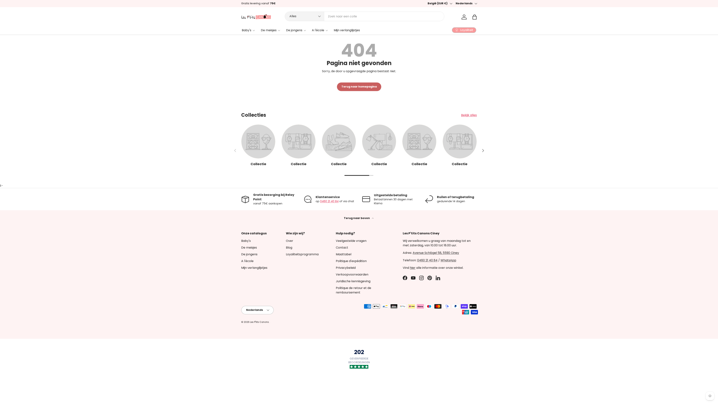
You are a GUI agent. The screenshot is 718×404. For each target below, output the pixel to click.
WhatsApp (448, 260)
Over (289, 241)
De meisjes (269, 30)
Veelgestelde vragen (351, 241)
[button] (474, 17)
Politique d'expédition (351, 261)
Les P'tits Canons (259, 322)
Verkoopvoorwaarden (352, 274)
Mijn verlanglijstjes (347, 30)
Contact (342, 247)
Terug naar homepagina (359, 86)
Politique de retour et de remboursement (353, 290)
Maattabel (343, 254)
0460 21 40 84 (329, 201)
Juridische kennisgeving (353, 281)
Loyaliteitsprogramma (302, 254)
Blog (289, 247)
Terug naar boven (357, 218)
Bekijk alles (469, 115)
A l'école (318, 30)
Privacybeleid (346, 268)
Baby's (246, 30)
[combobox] (364, 16)
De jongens (294, 30)
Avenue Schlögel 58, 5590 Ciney (436, 253)
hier (412, 268)
